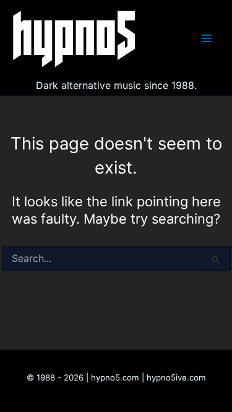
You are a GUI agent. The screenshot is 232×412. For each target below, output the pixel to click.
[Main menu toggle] (207, 38)
